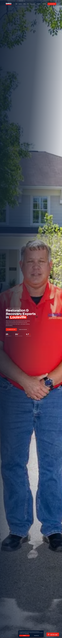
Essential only (36, 635)
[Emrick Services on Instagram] (52, 1)
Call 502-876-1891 (12, 329)
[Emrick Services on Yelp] (55, 1)
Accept (24, 635)
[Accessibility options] (2, 636)
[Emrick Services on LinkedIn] (54, 1)
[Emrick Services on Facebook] (51, 1)
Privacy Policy (27, 633)
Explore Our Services (23, 329)
